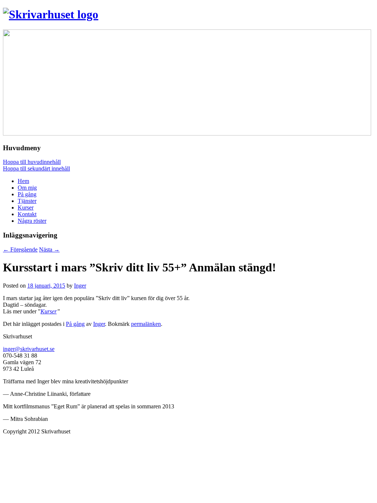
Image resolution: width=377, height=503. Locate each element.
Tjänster (27, 201)
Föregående (20, 249)
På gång (27, 194)
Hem (23, 181)
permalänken (146, 324)
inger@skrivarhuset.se (28, 349)
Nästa (49, 249)
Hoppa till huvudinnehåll (32, 162)
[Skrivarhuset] (50, 14)
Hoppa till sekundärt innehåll (36, 168)
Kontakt (27, 214)
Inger (80, 285)
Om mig (27, 187)
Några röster (32, 221)
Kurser (26, 207)
